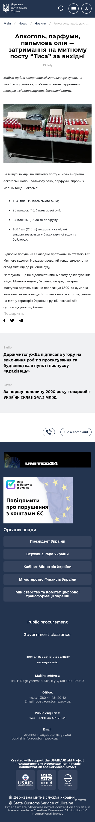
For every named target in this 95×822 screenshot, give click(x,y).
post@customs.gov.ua (53, 701)
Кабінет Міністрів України (47, 567)
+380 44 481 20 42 (52, 698)
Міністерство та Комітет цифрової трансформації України (47, 594)
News (22, 23)
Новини (40, 23)
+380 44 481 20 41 (51, 718)
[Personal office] (86, 8)
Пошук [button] (64, 8)
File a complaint (76, 432)
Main (7, 23)
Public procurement (47, 622)
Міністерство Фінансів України (47, 579)
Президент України (47, 541)
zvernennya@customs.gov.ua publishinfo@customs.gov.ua (41, 736)
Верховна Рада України (47, 554)
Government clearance (48, 634)
